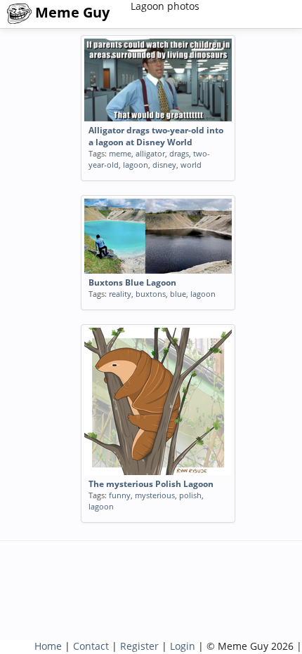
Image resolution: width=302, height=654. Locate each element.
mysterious (155, 495)
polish (190, 495)
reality (120, 293)
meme (120, 153)
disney (164, 164)
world (191, 164)
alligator (150, 153)
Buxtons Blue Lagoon (132, 282)
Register (139, 646)
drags (179, 153)
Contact (91, 646)
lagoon (135, 164)
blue (178, 293)
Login (182, 646)
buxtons (151, 293)
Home (48, 646)
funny (120, 495)
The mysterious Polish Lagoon (151, 484)
